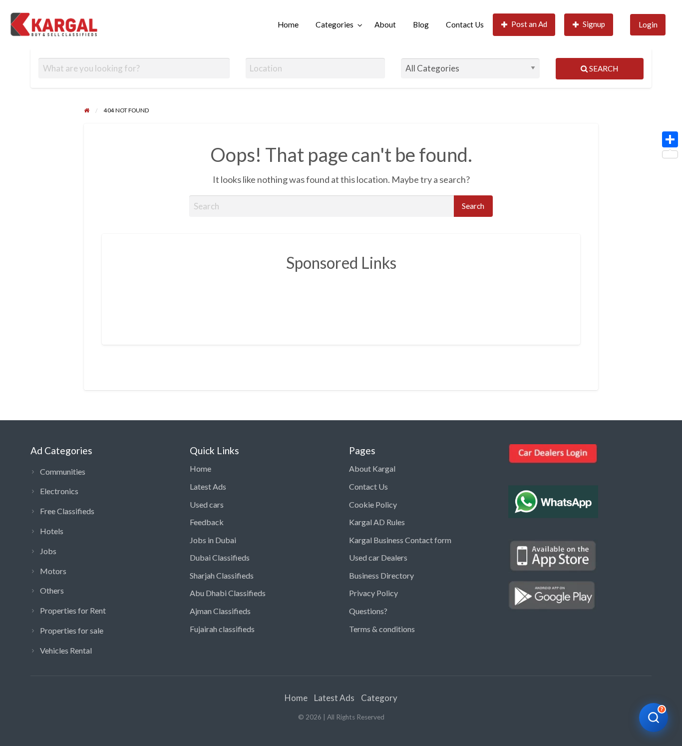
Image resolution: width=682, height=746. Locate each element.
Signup (594, 23)
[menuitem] (288, 24)
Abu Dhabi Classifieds (228, 593)
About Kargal (372, 468)
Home (288, 24)
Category (379, 698)
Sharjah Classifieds (222, 575)
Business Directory (381, 575)
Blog (421, 24)
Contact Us (465, 24)
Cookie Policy (373, 504)
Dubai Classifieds (220, 557)
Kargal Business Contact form (400, 540)
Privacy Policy (373, 593)
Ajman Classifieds (220, 611)
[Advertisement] (341, 300)
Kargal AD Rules (377, 522)
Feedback (207, 522)
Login (648, 24)
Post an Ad (529, 23)
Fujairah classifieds (222, 629)
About (385, 24)
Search (603, 68)
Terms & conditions (382, 629)
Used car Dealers (378, 557)
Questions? (368, 611)
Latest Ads (208, 486)
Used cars (207, 504)
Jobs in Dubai (213, 540)
